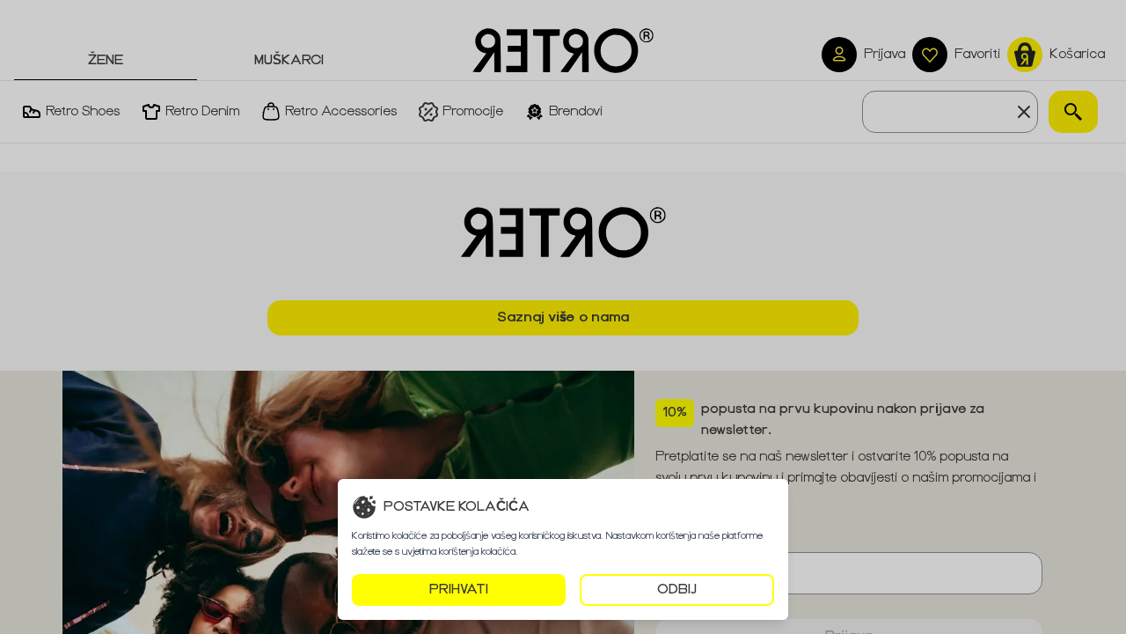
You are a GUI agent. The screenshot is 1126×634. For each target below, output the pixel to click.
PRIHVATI (458, 589)
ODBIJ (677, 589)
